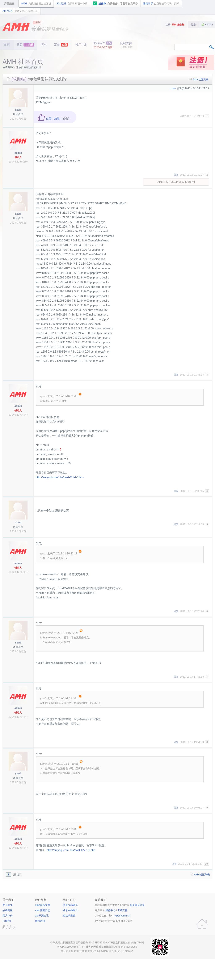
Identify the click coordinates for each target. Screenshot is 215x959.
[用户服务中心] (202, 924)
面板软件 (103, 45)
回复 (175, 174)
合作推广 (8, 920)
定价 (60, 44)
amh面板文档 (42, 905)
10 (206, 863)
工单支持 (122, 910)
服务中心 (110, 910)
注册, (174, 24)
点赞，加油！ (53, 118)
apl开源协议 (42, 915)
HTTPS (208, 24)
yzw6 (18, 642)
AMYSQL (20, 10)
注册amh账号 (70, 905)
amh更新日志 (42, 910)
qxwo (18, 109)
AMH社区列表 (200, 79)
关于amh (8, 905)
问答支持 (126, 44)
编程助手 (161, 3)
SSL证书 (72, 3)
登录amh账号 (70, 910)
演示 (44, 44)
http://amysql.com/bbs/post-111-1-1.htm (60, 477)
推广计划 (81, 44)
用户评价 (8, 915)
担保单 (116, 3)
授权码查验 (69, 915)
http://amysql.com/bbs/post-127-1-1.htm (71, 850)
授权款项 (40, 920)
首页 (7, 44)
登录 (193, 24)
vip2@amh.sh (122, 915)
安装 (25, 44)
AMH (36, 3)
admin (18, 152)
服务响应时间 (137, 905)
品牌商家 (8, 910)
